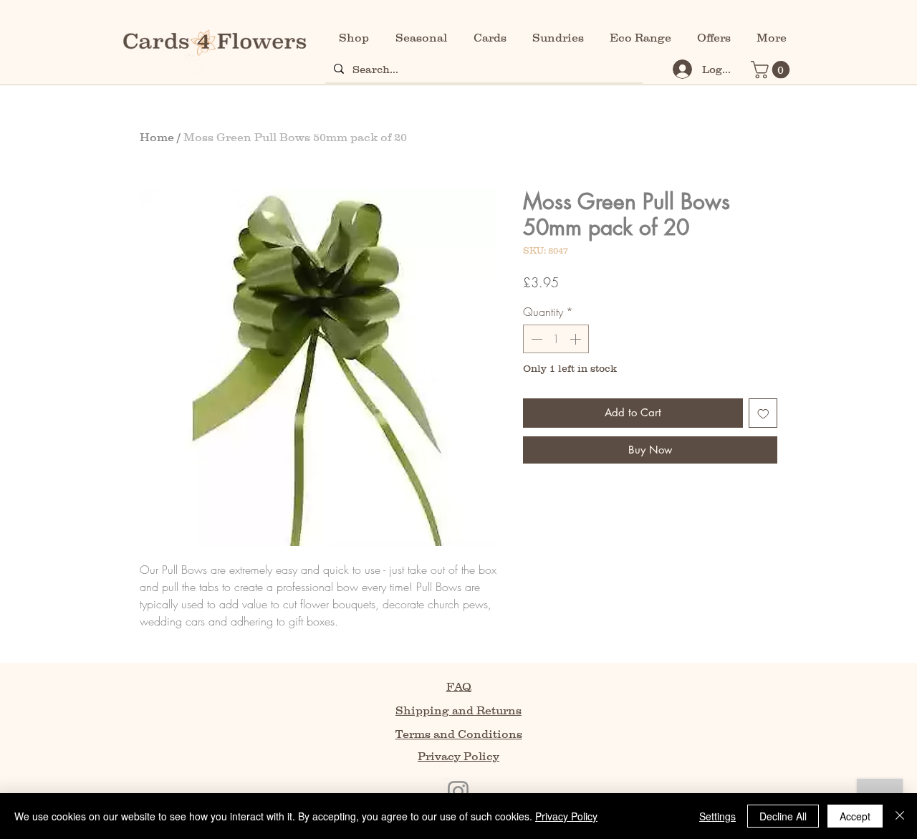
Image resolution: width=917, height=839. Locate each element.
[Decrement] (535, 339)
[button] (772, 69)
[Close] (899, 816)
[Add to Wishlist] (763, 413)
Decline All (783, 816)
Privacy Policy (566, 816)
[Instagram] (458, 791)
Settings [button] (717, 816)
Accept (855, 816)
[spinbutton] (556, 339)
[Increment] (577, 339)
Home (157, 136)
